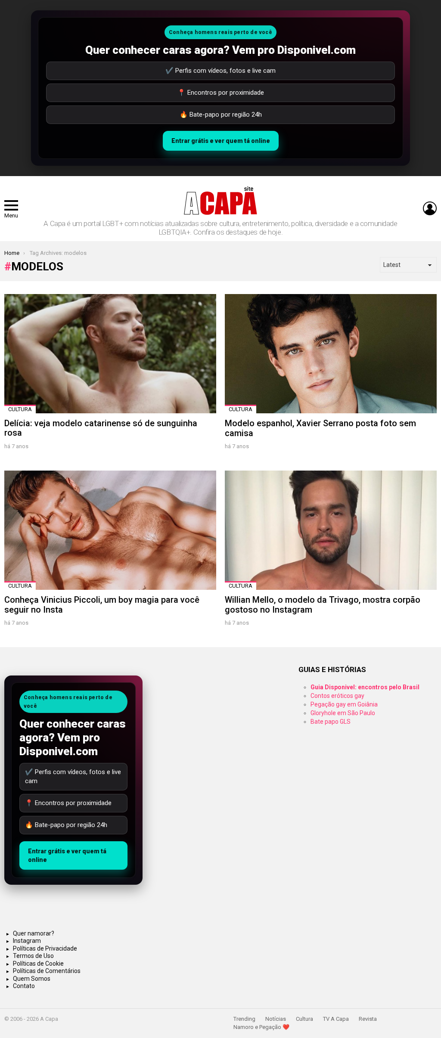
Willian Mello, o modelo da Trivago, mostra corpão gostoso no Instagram (322, 605)
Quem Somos (31, 978)
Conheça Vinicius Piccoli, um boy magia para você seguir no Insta (101, 605)
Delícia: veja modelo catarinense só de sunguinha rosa (100, 428)
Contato (24, 985)
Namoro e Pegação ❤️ (261, 1027)
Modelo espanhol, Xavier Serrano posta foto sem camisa (320, 428)
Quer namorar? (33, 933)
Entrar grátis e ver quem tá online (220, 140)
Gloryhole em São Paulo (343, 713)
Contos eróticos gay (337, 695)
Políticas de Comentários (47, 970)
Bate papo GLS (331, 721)
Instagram (27, 940)
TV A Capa (336, 1019)
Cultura (20, 409)
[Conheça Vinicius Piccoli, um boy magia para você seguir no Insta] (110, 530)
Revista (368, 1019)
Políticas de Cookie (38, 963)
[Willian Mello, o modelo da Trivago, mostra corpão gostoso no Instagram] (331, 530)
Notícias (275, 1019)
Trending (244, 1019)
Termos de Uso (33, 955)
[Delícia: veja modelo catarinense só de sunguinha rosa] (110, 353)
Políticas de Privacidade (45, 948)
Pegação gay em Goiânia (344, 704)
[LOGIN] (430, 208)
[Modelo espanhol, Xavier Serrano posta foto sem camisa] (331, 353)
